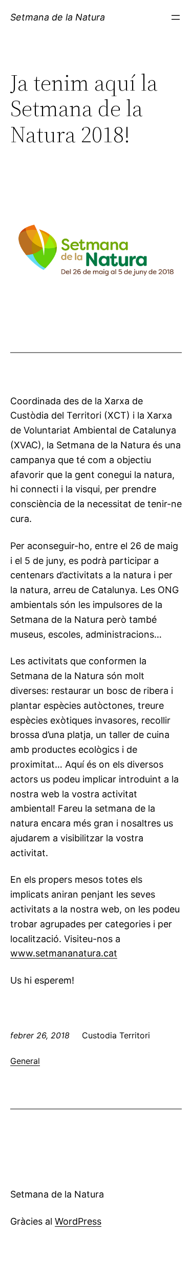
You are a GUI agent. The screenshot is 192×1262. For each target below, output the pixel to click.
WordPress (78, 1221)
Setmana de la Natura (57, 17)
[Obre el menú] (175, 17)
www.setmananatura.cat (63, 953)
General (25, 1061)
